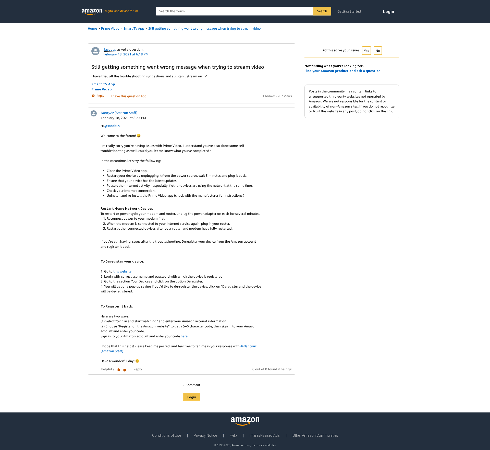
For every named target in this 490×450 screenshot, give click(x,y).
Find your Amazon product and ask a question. (343, 71)
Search (322, 11)
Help (233, 435)
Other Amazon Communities (315, 435)
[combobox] (243, 11)
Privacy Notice (205, 435)
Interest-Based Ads (265, 435)
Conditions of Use (166, 435)
